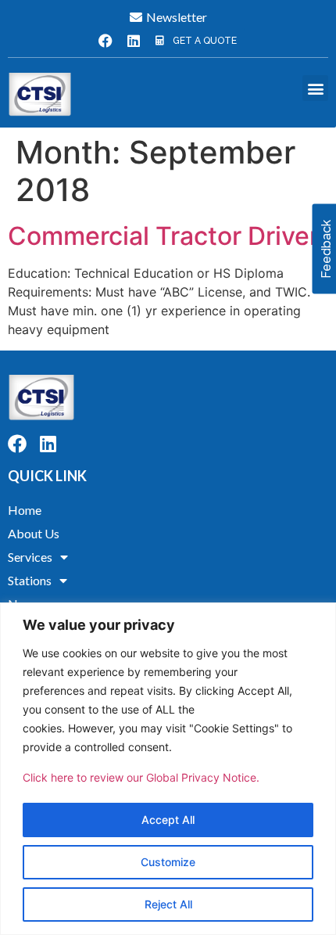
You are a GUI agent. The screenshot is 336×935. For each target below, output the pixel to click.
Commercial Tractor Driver (163, 236)
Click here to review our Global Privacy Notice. (141, 777)
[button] (315, 88)
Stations (30, 580)
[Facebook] (105, 41)
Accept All (168, 819)
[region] (168, 768)
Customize (168, 861)
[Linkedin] (134, 41)
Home (24, 509)
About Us (33, 533)
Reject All (168, 904)
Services (30, 556)
